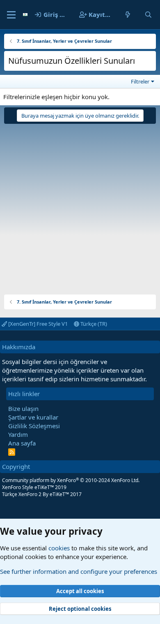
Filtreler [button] (140, 81)
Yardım (18, 434)
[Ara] (148, 14)
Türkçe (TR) (93, 323)
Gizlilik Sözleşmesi (34, 426)
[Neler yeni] (128, 14)
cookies (59, 548)
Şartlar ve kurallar (33, 417)
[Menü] (11, 15)
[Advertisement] (80, 206)
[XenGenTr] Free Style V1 (37, 323)
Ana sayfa (22, 443)
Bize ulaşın (23, 408)
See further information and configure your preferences (78, 571)
